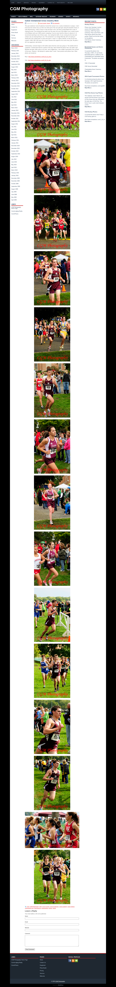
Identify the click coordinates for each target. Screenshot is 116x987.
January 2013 (14, 80)
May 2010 (13, 164)
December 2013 (15, 56)
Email (26, 922)
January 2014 (14, 53)
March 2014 (14, 48)
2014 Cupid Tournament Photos (94, 76)
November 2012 (15, 86)
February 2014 (15, 50)
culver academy (63, 906)
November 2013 (15, 59)
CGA (28, 906)
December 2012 (15, 83)
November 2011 (15, 115)
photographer (45, 908)
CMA (40, 906)
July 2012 (13, 96)
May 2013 (13, 69)
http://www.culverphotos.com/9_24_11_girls (39, 60)
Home (12, 2)
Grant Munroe (37, 908)
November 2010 (15, 148)
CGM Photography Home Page (16, 208)
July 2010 (13, 159)
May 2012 (13, 102)
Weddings (76, 16)
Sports (68, 16)
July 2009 (13, 191)
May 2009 (13, 197)
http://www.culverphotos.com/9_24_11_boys (39, 56)
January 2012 (14, 110)
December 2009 (15, 178)
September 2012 (15, 91)
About (19, 2)
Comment (27, 933)
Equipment (42, 2)
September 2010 (15, 153)
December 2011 (15, 113)
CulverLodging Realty (16, 211)
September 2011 (15, 121)
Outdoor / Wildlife (41, 16)
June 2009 (14, 194)
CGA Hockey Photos (91, 112)
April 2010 (14, 167)
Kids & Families (22, 16)
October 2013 (14, 61)
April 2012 (14, 105)
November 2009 (15, 181)
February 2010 (15, 172)
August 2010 (14, 156)
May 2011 (13, 132)
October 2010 (14, 151)
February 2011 (15, 140)
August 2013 (14, 67)
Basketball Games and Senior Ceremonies (94, 47)
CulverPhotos (14, 214)
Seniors (60, 16)
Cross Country (42, 23)
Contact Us (51, 2)
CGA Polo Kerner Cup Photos (94, 93)
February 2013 (15, 78)
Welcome (70, 2)
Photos (50, 908)
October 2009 (14, 183)
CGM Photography (29, 8)
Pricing (34, 2)
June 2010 (14, 162)
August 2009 (14, 189)
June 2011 (14, 129)
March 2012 (14, 107)
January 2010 (14, 175)
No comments (56, 23)
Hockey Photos (89, 24)
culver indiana (71, 906)
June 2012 (14, 99)
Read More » (88, 42)
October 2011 (14, 118)
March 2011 (14, 137)
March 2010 (14, 170)
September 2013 (15, 64)
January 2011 (14, 143)
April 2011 (13, 134)
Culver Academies (54, 906)
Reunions (53, 16)
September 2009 (15, 186)
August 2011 (14, 124)
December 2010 (15, 145)
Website (27, 927)
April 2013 (14, 72)
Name (26, 916)
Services (26, 2)
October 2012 (14, 88)
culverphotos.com (29, 908)
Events (13, 16)
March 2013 (14, 75)
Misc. (31, 16)
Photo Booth (61, 2)
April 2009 (14, 200)
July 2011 (13, 126)
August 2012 (14, 94)
